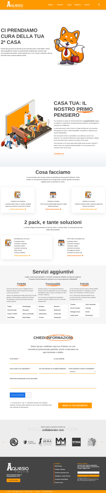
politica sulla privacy (92, 478)
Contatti (87, 5)
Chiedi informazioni (17, 209)
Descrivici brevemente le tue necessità (23, 378)
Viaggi (69, 5)
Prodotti (60, 5)
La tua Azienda (59, 359)
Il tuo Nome (14, 359)
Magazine (78, 5)
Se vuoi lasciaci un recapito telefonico (52, 368)
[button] (13, 480)
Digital (50, 5)
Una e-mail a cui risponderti (20, 368)
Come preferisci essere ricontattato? (81, 368)
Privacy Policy (29, 491)
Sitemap (37, 491)
